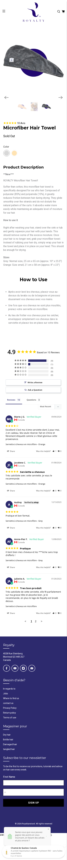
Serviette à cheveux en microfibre (21, 444)
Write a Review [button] (35, 382)
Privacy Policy (10, 708)
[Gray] (6, 153)
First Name (9, 776)
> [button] (41, 621)
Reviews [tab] (11, 399)
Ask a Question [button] (35, 389)
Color (6, 146)
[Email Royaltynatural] (31, 668)
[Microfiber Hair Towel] (33, 63)
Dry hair (7, 735)
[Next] (60, 97)
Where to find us (11, 698)
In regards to (9, 688)
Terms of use (9, 717)
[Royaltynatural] (33, 11)
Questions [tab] (31, 399)
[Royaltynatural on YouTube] (15, 668)
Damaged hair (10, 744)
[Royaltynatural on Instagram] (23, 668)
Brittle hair (8, 739)
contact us (8, 703)
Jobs (5, 693)
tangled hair (9, 749)
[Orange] (14, 153)
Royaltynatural (28, 823)
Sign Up (33, 802)
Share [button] (12, 451)
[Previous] (6, 97)
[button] (54, 451)
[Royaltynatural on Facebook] (6, 668)
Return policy (9, 712)
